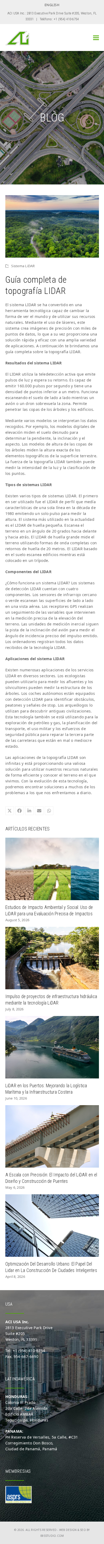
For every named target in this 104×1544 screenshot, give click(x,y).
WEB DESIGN (68, 1530)
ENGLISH (52, 4)
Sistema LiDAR (23, 265)
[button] (96, 38)
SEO (83, 1530)
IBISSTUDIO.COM (52, 1536)
